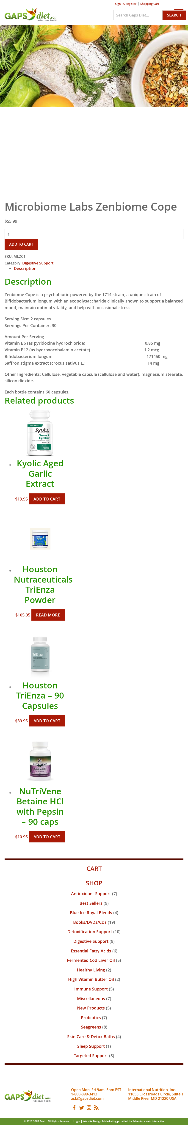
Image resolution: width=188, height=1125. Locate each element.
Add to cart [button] (46, 499)
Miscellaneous (91, 998)
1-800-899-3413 (84, 1094)
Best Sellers (91, 903)
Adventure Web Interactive (148, 1121)
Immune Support (91, 989)
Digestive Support (37, 263)
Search (174, 15)
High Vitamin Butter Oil (91, 979)
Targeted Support (91, 1055)
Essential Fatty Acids (91, 951)
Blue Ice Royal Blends (91, 912)
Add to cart (21, 244)
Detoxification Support (89, 931)
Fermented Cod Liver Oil (91, 960)
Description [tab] (25, 268)
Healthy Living (91, 970)
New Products (91, 1008)
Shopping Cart (149, 4)
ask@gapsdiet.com (87, 1098)
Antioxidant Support (91, 893)
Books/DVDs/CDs (90, 922)
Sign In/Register (125, 4)
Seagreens (91, 1027)
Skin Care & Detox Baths (91, 1036)
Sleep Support (91, 1046)
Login (76, 1121)
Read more (48, 615)
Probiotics (91, 1017)
